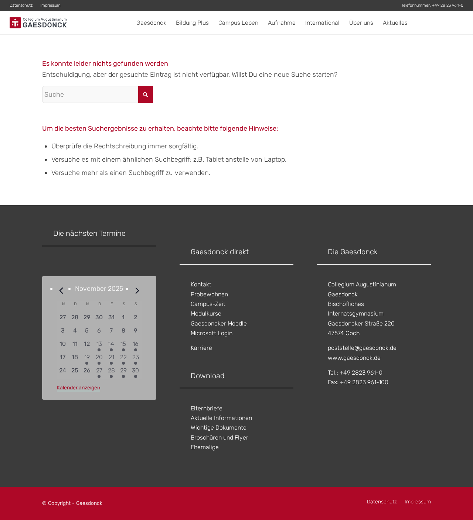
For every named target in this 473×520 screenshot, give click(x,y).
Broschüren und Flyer (219, 437)
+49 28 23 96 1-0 (447, 5)
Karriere (201, 347)
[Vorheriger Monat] (61, 290)
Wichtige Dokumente (218, 427)
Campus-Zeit (208, 303)
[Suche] (456, 22)
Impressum (50, 5)
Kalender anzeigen (78, 388)
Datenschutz (21, 5)
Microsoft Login (211, 333)
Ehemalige (205, 447)
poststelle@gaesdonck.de (362, 347)
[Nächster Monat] (137, 290)
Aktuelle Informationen (221, 417)
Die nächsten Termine (89, 233)
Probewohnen (209, 294)
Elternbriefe (206, 408)
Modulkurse (206, 313)
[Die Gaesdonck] (38, 22)
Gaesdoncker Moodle (219, 323)
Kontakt (201, 284)
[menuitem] (23, 5)
